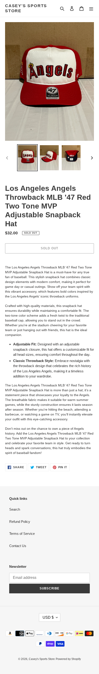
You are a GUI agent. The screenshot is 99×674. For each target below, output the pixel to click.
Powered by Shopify (68, 659)
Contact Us (17, 546)
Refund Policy (19, 522)
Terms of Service (22, 534)
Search (14, 509)
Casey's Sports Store (26, 8)
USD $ (48, 617)
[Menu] (91, 8)
